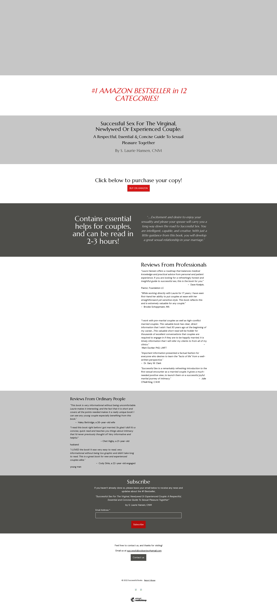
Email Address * (102, 510)
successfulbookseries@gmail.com (144, 550)
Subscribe (138, 524)
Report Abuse (149, 580)
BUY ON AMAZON (138, 188)
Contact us (138, 557)
